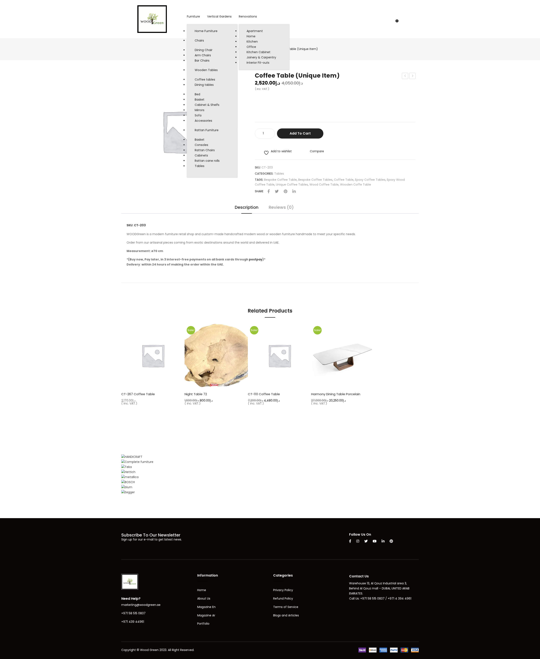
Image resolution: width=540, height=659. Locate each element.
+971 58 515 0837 (133, 613)
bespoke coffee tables (315, 180)
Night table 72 (196, 394)
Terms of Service (285, 607)
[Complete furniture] (137, 462)
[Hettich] (128, 472)
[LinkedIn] (294, 191)
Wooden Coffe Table (355, 184)
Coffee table (344, 180)
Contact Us (359, 576)
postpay (255, 259)
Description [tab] (246, 207)
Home (201, 590)
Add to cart (300, 133)
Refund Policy (283, 598)
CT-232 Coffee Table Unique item (412, 76)
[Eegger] (128, 492)
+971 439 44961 (132, 622)
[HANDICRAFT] (131, 457)
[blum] (126, 487)
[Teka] (126, 467)
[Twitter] (277, 191)
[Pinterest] (285, 191)
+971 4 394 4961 (399, 598)
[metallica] (130, 477)
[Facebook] (268, 191)
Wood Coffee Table (324, 184)
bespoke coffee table (280, 180)
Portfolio (203, 623)
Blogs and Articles (286, 615)
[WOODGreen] (152, 19)
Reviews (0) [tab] (281, 207)
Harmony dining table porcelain (335, 394)
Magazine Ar (206, 615)
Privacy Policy (283, 590)
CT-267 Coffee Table (138, 394)
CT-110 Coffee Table (264, 394)
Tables (279, 173)
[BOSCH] (128, 482)
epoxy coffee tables (370, 180)
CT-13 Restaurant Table (405, 76)
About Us (203, 598)
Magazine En (206, 607)
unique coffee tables (292, 184)
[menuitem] (193, 16)
